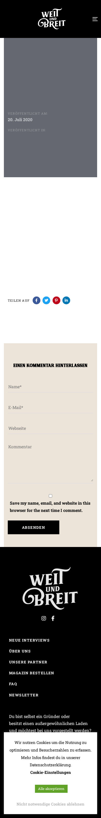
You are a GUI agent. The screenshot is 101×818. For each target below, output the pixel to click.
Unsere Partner (28, 661)
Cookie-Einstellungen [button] (50, 772)
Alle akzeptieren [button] (51, 788)
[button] (8, 18)
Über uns (20, 651)
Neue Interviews (29, 640)
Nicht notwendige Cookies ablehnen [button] (50, 804)
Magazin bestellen (31, 672)
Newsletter (24, 694)
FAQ (13, 683)
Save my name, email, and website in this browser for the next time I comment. (50, 506)
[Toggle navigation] (82, 19)
